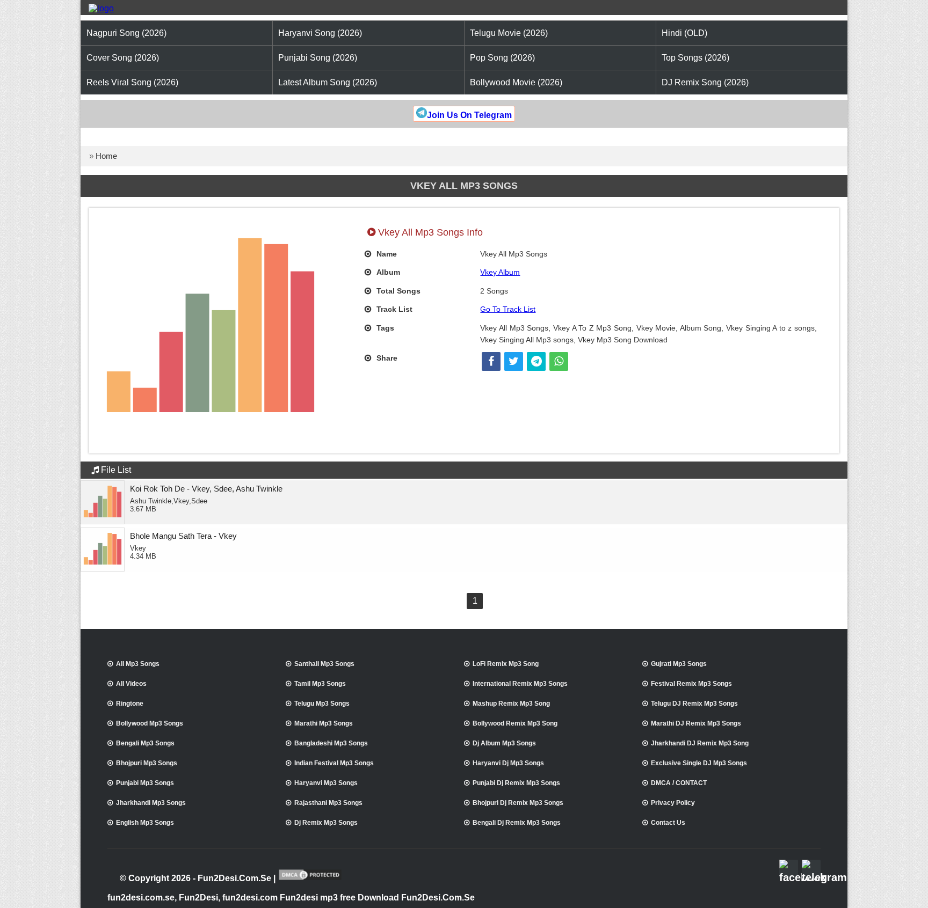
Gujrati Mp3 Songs (679, 664)
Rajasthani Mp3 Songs (328, 803)
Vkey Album (500, 272)
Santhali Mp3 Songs (324, 664)
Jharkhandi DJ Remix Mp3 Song (700, 743)
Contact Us (668, 822)
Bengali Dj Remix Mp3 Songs (517, 822)
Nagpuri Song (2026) (126, 33)
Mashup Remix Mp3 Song (511, 703)
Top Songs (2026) (695, 57)
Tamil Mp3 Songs (320, 683)
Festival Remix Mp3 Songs (691, 683)
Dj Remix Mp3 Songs (326, 822)
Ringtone (129, 703)
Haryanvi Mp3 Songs (326, 783)
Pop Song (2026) (502, 57)
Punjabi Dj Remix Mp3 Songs (516, 783)
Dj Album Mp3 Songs (504, 743)
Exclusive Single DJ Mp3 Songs (699, 763)
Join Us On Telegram (469, 115)
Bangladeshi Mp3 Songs (331, 743)
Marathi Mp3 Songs (323, 723)
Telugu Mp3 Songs (322, 703)
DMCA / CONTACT (679, 783)
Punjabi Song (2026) (317, 57)
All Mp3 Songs (138, 664)
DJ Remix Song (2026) (705, 82)
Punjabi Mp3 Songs (145, 783)
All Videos (131, 683)
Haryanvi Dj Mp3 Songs (508, 763)
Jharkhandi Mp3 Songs (151, 803)
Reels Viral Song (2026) (132, 82)
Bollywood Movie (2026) (516, 82)
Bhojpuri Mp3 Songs (146, 763)
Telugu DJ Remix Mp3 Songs (694, 703)
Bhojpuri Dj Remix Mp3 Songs (518, 803)
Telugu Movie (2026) (509, 33)
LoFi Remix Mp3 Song (506, 664)
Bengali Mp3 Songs (145, 743)
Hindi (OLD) (684, 33)
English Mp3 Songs (145, 822)
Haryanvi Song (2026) (320, 33)
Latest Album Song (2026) (327, 82)
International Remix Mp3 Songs (520, 683)
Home (106, 155)
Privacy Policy (673, 803)
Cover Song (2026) (122, 57)
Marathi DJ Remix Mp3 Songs (696, 723)
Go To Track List (507, 309)
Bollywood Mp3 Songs (149, 723)
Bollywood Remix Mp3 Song (515, 723)
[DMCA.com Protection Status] (310, 879)
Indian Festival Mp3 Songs (334, 763)
